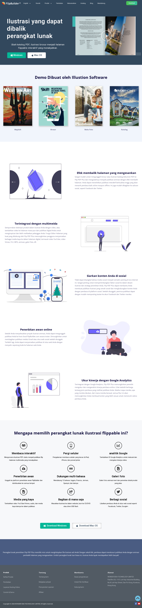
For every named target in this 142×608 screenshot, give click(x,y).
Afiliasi (41, 592)
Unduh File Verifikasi (81, 582)
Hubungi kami (79, 587)
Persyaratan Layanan (46, 587)
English (26, 3)
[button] (106, 35)
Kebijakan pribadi (45, 582)
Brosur (53, 129)
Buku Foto (89, 129)
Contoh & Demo (8, 592)
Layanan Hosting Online (11, 587)
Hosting (83, 3)
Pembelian (59, 3)
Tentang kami (43, 577)
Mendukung (101, 3)
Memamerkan (71, 3)
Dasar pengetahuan (81, 577)
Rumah (38, 3)
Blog (91, 3)
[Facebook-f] (135, 603)
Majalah (17, 129)
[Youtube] (139, 603)
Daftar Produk (8, 577)
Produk (47, 3)
